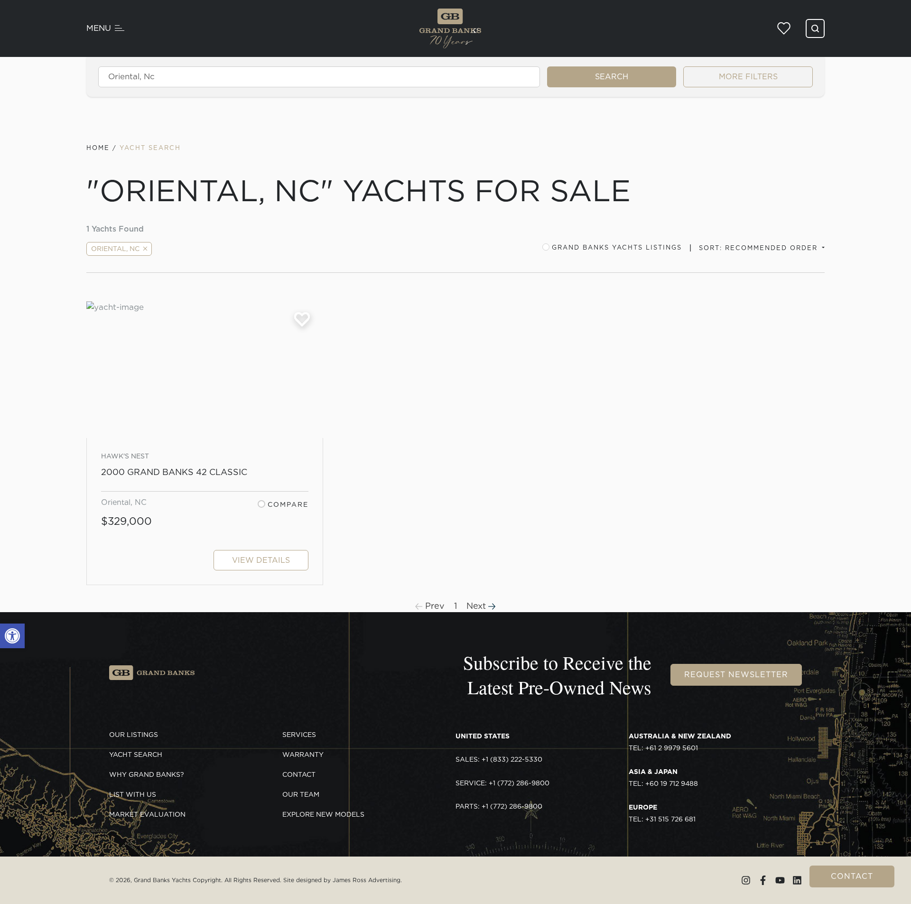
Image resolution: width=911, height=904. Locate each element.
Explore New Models (323, 814)
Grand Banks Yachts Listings (617, 247)
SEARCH (611, 76)
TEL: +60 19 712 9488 (663, 778)
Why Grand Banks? (146, 774)
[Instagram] (746, 880)
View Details (261, 560)
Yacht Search (135, 754)
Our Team (300, 794)
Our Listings (133, 734)
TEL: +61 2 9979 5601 (680, 742)
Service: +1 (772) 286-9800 (502, 783)
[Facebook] (763, 880)
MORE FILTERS (748, 76)
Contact (852, 876)
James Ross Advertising (366, 880)
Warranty (303, 754)
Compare (288, 504)
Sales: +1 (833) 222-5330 (499, 759)
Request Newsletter (736, 674)
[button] (12, 636)
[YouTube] (780, 880)
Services (299, 734)
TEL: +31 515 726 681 (662, 813)
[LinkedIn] (797, 880)
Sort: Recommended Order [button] (759, 248)
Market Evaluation (147, 814)
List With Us (132, 794)
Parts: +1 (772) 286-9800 (499, 806)
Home (98, 147)
